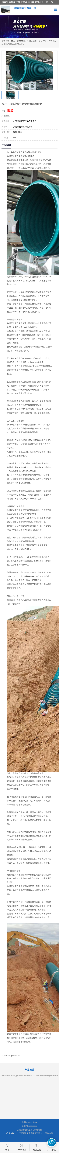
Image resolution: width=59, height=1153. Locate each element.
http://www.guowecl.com (11, 1056)
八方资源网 (21, 1133)
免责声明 (30, 1133)
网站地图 (49, 1133)
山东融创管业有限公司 (24, 1130)
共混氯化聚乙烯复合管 (36, 41)
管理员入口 (39, 1133)
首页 (13, 41)
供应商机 (21, 41)
